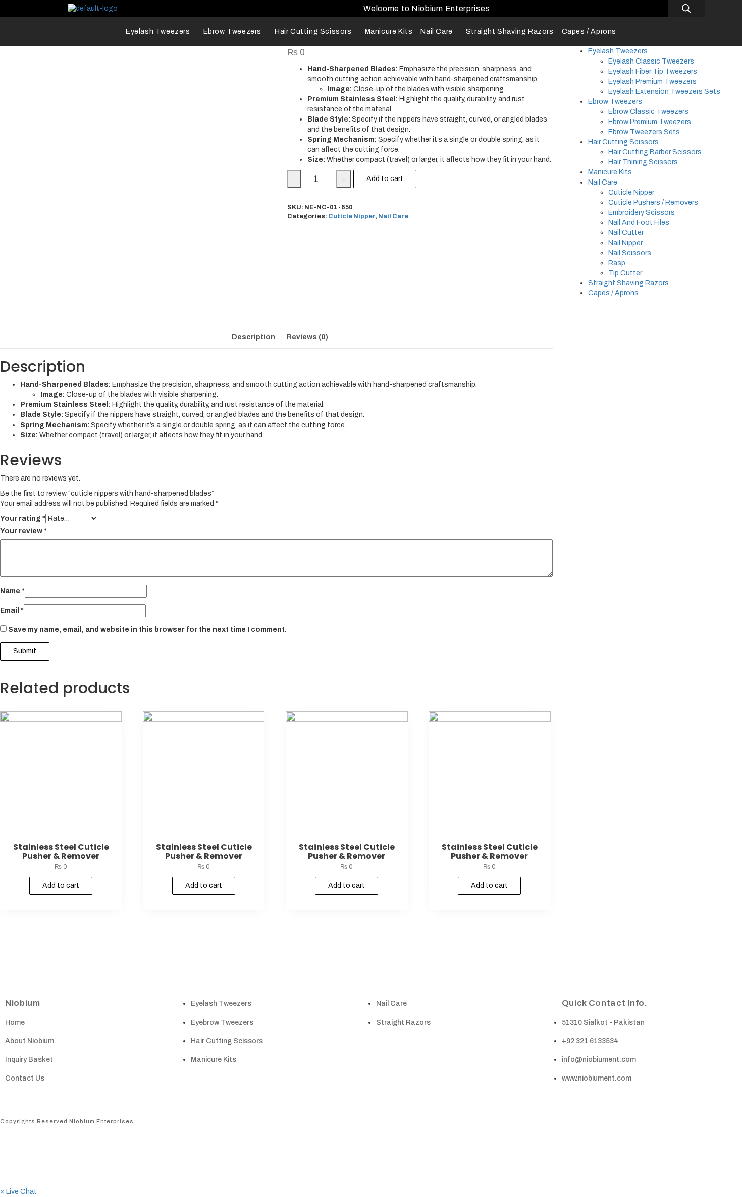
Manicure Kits (389, 31)
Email (12, 610)
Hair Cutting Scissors (313, 31)
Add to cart (384, 179)
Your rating (22, 518)
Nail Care (436, 31)
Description (253, 337)
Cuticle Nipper (351, 216)
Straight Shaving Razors (510, 31)
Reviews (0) (307, 337)
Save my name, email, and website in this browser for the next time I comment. (147, 629)
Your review (23, 531)
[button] (18, 1191)
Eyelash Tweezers (158, 31)
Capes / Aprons (589, 31)
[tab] (253, 337)
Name (12, 591)
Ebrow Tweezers (232, 31)
